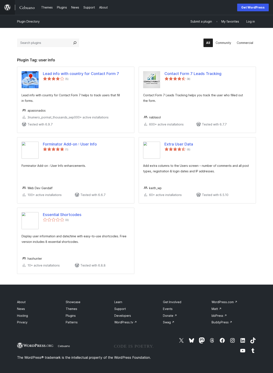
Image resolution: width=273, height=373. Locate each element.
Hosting (22, 315)
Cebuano (64, 346)
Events (168, 309)
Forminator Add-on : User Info (70, 144)
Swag (168, 322)
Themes (71, 309)
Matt (217, 309)
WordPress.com (224, 302)
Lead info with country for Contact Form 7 (81, 73)
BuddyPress (222, 322)
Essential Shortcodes (62, 214)
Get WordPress (253, 7)
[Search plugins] (75, 43)
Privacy (22, 322)
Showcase (73, 302)
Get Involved (172, 302)
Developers (122, 315)
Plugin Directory (28, 21)
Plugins (71, 315)
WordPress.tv (125, 322)
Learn (118, 302)
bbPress (219, 315)
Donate (170, 315)
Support (120, 309)
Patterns (72, 322)
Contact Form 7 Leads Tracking (192, 73)
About (21, 302)
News (21, 309)
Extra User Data (178, 144)
